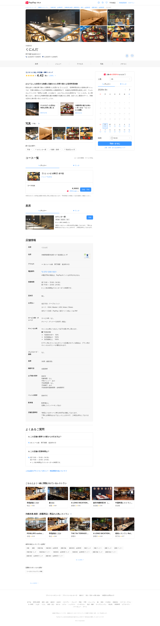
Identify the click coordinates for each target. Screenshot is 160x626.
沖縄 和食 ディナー (44, 552)
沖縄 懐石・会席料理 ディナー (81, 552)
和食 (80, 602)
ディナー (107, 84)
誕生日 (53, 602)
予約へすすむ (115, 144)
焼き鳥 (110, 604)
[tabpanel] (59, 183)
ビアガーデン (126, 604)
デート (85, 607)
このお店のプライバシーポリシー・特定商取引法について (45, 471)
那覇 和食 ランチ (98, 552)
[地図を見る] (87, 256)
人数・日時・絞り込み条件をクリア (114, 147)
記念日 (59, 602)
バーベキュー (77, 607)
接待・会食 (45, 602)
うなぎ (37, 604)
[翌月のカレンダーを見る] (129, 89)
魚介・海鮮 (90, 604)
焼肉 (102, 602)
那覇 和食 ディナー (110, 552)
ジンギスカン (81, 604)
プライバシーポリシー (52, 595)
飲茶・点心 (51, 604)
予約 (89, 217)
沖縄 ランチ (87, 548)
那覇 (33, 548)
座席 (36, 64)
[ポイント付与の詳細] (125, 74)
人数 (99, 79)
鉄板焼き (115, 602)
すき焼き (108, 602)
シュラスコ (71, 604)
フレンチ (74, 602)
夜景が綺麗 (36, 602)
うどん (43, 604)
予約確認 (112, 3)
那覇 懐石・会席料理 (75, 548)
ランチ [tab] (77, 165)
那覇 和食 (63, 548)
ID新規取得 (123, 3)
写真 (101, 64)
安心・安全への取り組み (93, 595)
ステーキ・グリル (125, 602)
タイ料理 (30, 604)
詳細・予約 (85, 189)
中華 (85, 602)
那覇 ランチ (108, 548)
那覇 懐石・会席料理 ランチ (35, 556)
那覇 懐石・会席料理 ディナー (54, 556)
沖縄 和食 (40, 548)
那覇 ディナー (118, 548)
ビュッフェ (91, 602)
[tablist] (59, 166)
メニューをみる (46, 177)
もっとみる (79, 559)
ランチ (124, 84)
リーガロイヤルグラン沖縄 (34, 571)
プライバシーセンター (69, 595)
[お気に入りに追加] (132, 56)
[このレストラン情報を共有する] (127, 56)
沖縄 (28, 548)
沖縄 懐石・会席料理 (52, 548)
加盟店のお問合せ (107, 595)
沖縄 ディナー (98, 548)
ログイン (131, 3)
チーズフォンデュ (101, 604)
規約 (80, 595)
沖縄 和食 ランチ (31, 552)
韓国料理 (117, 604)
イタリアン (66, 602)
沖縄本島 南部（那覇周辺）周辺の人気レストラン (47, 514)
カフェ (64, 604)
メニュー (58, 64)
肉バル (58, 604)
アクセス (80, 64)
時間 (99, 138)
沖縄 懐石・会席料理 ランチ (61, 552)
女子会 (29, 602)
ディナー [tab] (43, 165)
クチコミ (123, 64)
